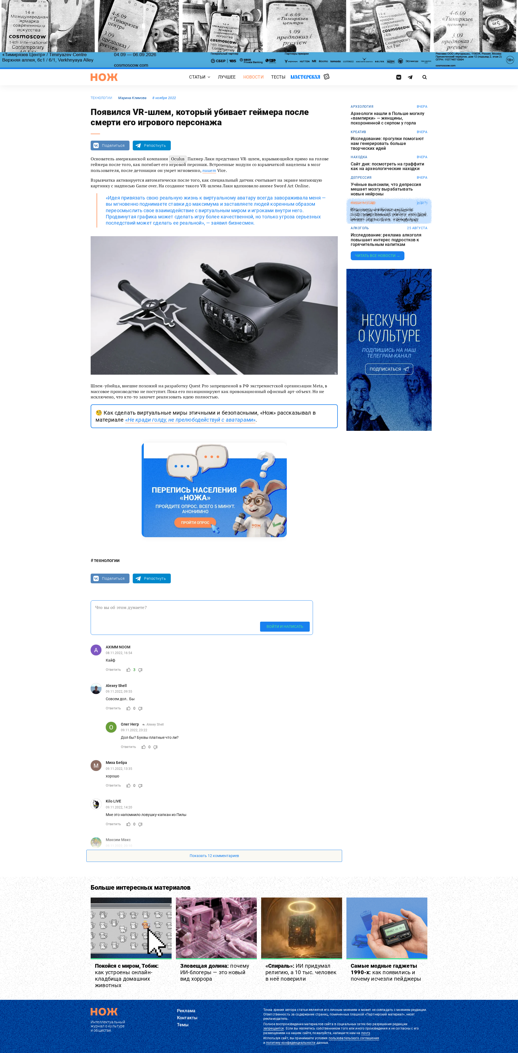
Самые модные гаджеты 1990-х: (386, 972)
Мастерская (305, 77)
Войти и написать (285, 626)
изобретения (363, 203)
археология (362, 107)
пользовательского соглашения (354, 1038)
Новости (253, 77)
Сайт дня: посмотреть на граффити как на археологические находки (387, 166)
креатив (358, 132)
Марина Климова (132, 98)
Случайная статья (326, 76)
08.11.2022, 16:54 (119, 653)
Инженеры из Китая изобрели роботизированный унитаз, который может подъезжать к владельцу (388, 214)
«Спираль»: (300, 972)
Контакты (187, 1017)
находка (359, 157)
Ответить (113, 670)
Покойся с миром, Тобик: (127, 975)
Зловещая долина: (214, 972)
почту (365, 1033)
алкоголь (360, 228)
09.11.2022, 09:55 (119, 691)
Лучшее (227, 77)
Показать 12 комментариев (214, 856)
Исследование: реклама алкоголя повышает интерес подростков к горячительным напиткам (386, 240)
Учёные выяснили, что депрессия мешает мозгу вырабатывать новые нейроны (386, 189)
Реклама (186, 1010)
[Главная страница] (104, 77)
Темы (183, 1024)
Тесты (278, 77)
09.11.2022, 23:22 (134, 730)
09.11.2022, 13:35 (119, 769)
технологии (101, 98)
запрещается (273, 1028)
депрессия (361, 178)
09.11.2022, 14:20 (119, 807)
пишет (209, 170)
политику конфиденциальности (290, 1043)
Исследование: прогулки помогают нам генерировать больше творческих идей (387, 143)
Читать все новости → (377, 255)
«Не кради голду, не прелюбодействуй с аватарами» (190, 420)
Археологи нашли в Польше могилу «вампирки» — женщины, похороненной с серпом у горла (387, 118)
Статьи (197, 77)
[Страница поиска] (424, 77)
